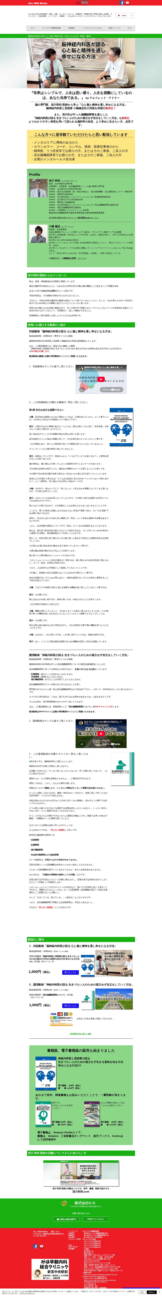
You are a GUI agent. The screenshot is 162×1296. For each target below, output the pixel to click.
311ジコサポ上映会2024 (92, 1241)
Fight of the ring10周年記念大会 (95, 1278)
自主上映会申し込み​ (91, 1286)
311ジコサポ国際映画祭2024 (99, 1235)
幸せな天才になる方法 (92, 1261)
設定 (142, 1292)
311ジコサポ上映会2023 (92, 1243)
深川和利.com (88, 1251)
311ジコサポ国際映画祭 (91, 1231)
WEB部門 (71, 1237)
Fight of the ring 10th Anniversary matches (100, 1280)
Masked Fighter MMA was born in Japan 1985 (101, 1269)
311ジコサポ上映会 (89, 1239)
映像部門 (71, 1235)
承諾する (152, 1292)
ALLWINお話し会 (90, 1284)
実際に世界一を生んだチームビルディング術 (99, 1255)
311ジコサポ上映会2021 (92, 1247)
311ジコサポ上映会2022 (92, 1245)
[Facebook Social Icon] (122, 3)
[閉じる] (159, 1292)
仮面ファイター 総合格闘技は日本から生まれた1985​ (102, 1267)
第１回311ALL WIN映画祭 (93, 1237)
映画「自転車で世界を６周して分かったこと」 (100, 1265)
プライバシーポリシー (27, 1293)
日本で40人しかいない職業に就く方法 (97, 1259)
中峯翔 (86, 1249)
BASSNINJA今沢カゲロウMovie (95, 1282)
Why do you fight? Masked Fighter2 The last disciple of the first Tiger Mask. (100, 1275)
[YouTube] (127, 3)
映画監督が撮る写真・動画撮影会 (95, 1288)
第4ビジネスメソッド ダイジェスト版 (97, 1263)
